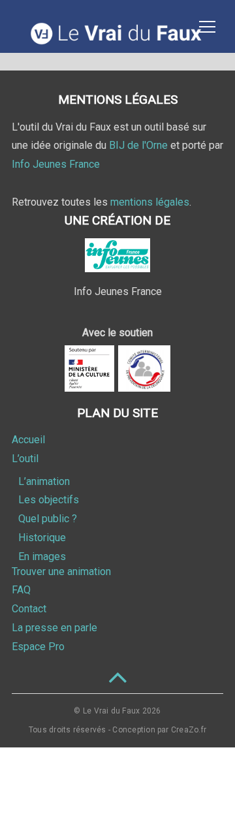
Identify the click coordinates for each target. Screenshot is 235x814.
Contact (29, 609)
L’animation (44, 481)
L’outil (25, 458)
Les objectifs (48, 499)
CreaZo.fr (188, 729)
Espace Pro (38, 646)
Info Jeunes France (56, 164)
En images (42, 556)
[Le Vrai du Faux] (117, 41)
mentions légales (149, 202)
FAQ (21, 590)
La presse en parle (54, 627)
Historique (42, 537)
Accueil (28, 439)
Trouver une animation (61, 571)
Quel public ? (47, 518)
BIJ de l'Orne (138, 145)
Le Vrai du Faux (111, 710)
